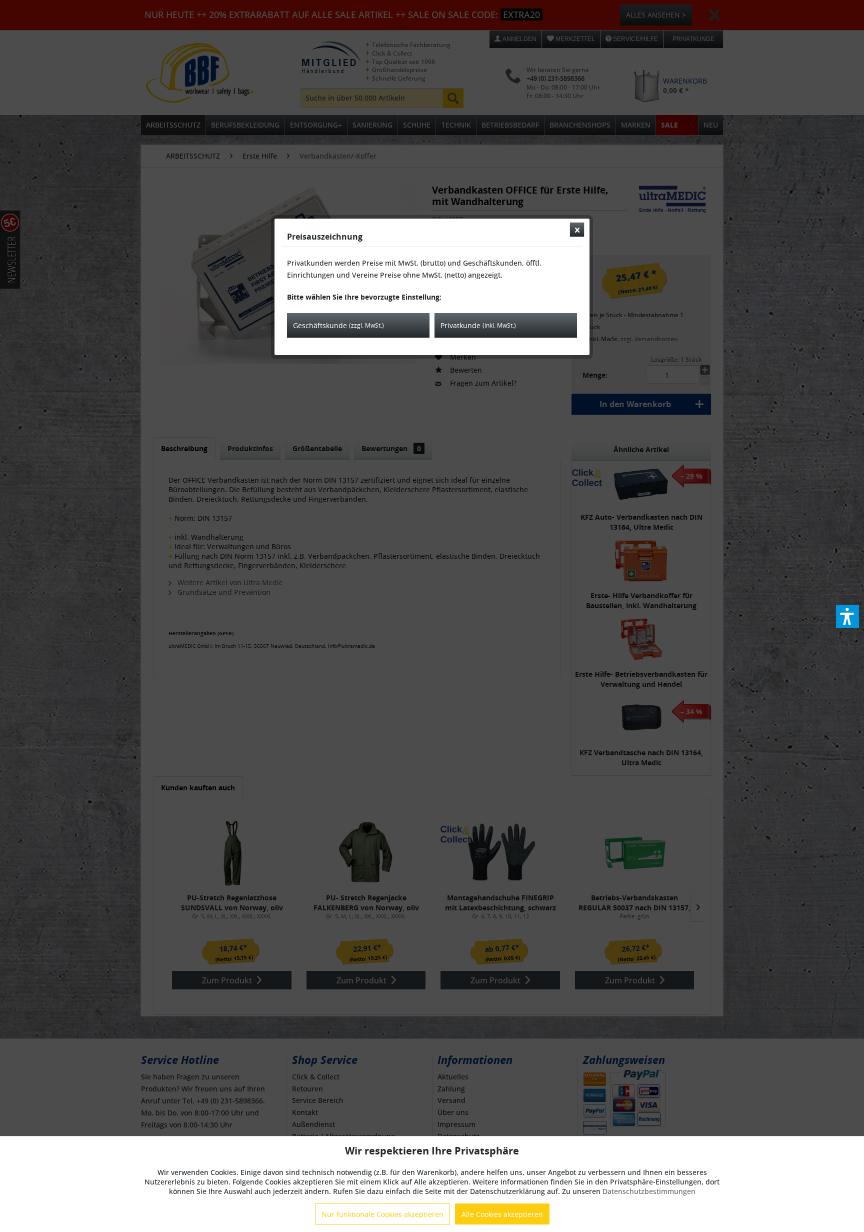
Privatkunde (478, 325)
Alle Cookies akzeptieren (502, 1214)
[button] (847, 616)
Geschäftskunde (338, 325)
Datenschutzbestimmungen (649, 1191)
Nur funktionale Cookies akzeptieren (383, 1214)
